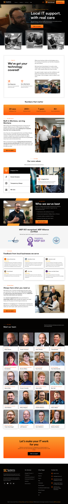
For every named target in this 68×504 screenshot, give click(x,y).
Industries (21, 2)
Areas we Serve (27, 483)
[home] (7, 2)
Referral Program (41, 490)
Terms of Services (29, 501)
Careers (39, 478)
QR (38, 494)
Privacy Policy (21, 501)
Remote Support (41, 485)
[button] (16, 2)
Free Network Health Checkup (43, 487)
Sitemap (39, 492)
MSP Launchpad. (57, 501)
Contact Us (40, 473)
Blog (31, 2)
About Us (40, 475)
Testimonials (40, 482)
